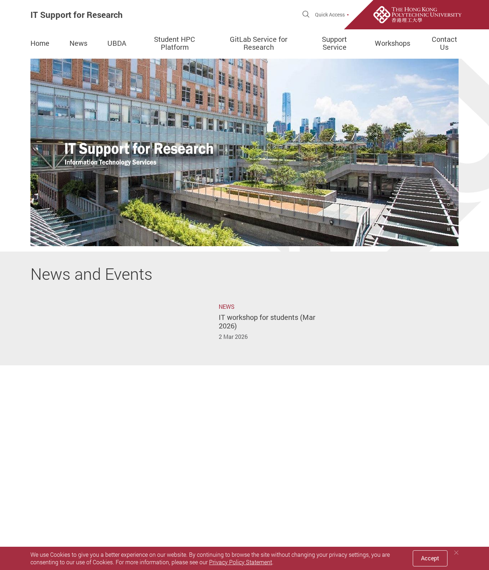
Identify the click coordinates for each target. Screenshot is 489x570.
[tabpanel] (244, 152)
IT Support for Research (76, 14)
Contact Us (444, 43)
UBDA (116, 43)
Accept (430, 558)
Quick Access (330, 15)
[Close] (456, 552)
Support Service (334, 43)
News (78, 43)
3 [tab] (448, 217)
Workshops (392, 43)
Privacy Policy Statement (240, 562)
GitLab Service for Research (258, 43)
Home (39, 43)
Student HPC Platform (174, 43)
